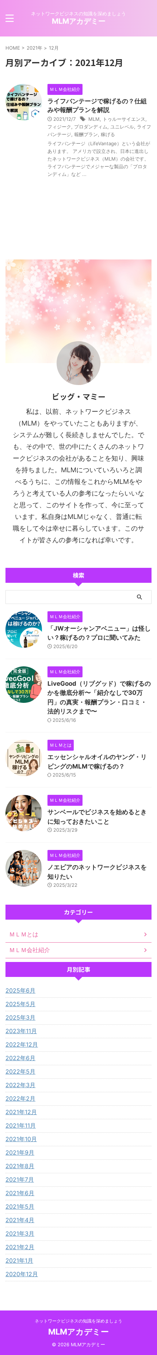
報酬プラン (86, 134)
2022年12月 (21, 1044)
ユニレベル (122, 127)
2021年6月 (19, 1193)
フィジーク (59, 127)
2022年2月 (20, 1098)
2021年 (34, 48)
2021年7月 (19, 1179)
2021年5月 (19, 1206)
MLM (94, 119)
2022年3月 (20, 1085)
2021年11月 (20, 1125)
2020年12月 (21, 1274)
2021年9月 (19, 1152)
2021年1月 (19, 1260)
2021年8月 (19, 1166)
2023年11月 (21, 1031)
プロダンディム (90, 127)
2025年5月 (20, 1004)
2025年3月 (20, 1017)
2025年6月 (20, 990)
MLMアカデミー (79, 21)
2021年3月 (19, 1233)
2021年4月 (19, 1220)
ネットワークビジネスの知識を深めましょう (78, 1321)
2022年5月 (20, 1071)
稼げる (108, 134)
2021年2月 (19, 1247)
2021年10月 (21, 1139)
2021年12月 (21, 1112)
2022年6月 (20, 1058)
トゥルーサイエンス (124, 119)
